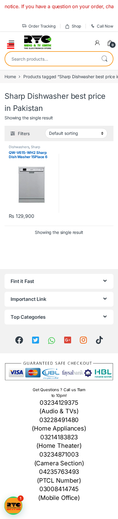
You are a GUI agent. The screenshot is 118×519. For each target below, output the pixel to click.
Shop (76, 26)
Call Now (105, 26)
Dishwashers (19, 147)
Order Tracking (42, 26)
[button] (13, 506)
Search (104, 59)
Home (10, 76)
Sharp (35, 147)
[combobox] (50, 59)
